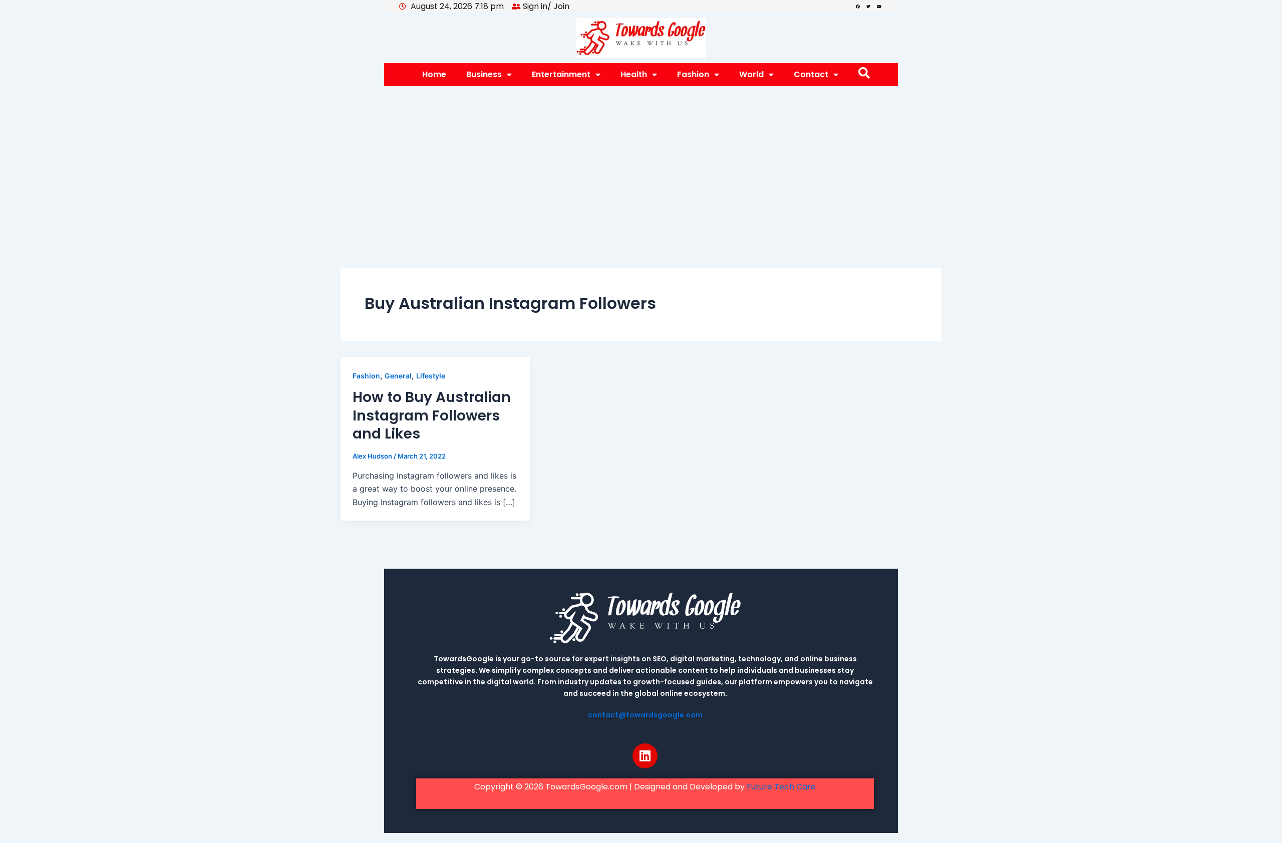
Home (434, 74)
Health (633, 74)
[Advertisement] (641, 161)
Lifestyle (430, 375)
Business (484, 74)
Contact (811, 74)
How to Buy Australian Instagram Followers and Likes (432, 415)
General (398, 375)
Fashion (693, 74)
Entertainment (561, 74)
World (751, 74)
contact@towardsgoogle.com (645, 715)
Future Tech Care (781, 786)
